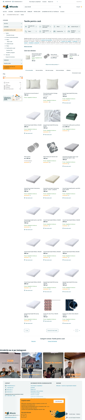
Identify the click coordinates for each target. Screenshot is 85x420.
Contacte (44, 1)
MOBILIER (6, 60)
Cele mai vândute (60, 70)
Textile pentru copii (10, 48)
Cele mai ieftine (39, 70)
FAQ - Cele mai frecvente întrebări (38, 398)
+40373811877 (10, 387)
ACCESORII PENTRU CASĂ (10, 30)
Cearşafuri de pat (10, 35)
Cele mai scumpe (49, 70)
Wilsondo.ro (10, 389)
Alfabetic (69, 70)
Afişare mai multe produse (52, 64)
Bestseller (13, 85)
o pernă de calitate (66, 41)
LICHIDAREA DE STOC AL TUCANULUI (9, 67)
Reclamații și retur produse (37, 391)
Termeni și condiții (35, 394)
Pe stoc (13, 82)
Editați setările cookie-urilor (11, 417)
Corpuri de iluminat (10, 57)
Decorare (8, 54)
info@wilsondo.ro (11, 385)
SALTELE (6, 23)
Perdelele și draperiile (34, 42)
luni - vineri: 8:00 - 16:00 (14, 395)
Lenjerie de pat (9, 43)
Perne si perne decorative (12, 37)
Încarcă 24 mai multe (52, 330)
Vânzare (13, 87)
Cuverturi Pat (9, 50)
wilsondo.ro (9, 391)
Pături (7, 39)
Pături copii (9, 41)
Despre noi (50, 1)
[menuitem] (5, 11)
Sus (27, 330)
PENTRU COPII (7, 63)
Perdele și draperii (10, 52)
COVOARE (6, 26)
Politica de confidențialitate (37, 396)
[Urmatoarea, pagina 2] (77, 330)
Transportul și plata (35, 392)
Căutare (59, 6)
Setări (23, 415)
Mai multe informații (26, 412)
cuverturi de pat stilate (46, 40)
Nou (13, 84)
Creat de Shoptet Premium (74, 417)
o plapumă (74, 41)
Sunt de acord (58, 401)
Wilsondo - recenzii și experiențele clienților (66, 385)
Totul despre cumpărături (35, 1)
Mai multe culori (13, 88)
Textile (7, 33)
